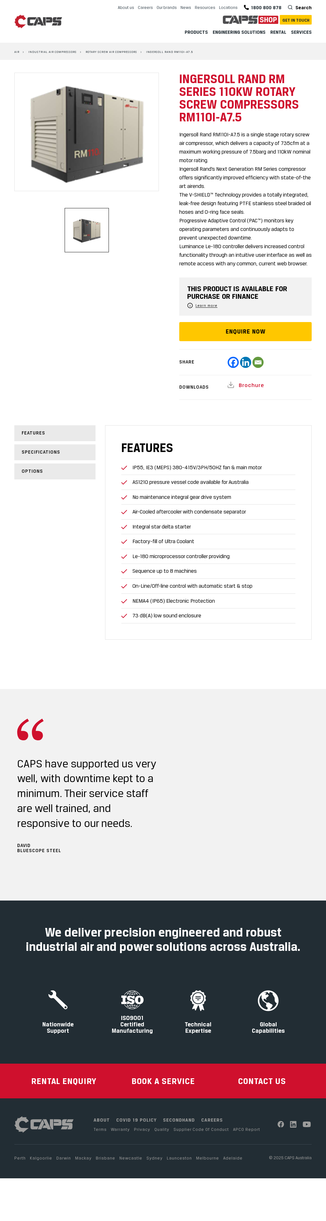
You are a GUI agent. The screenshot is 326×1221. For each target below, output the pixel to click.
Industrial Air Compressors (52, 52)
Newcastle (130, 1157)
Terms (100, 1129)
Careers (145, 7)
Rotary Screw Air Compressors (111, 52)
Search (303, 7)
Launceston (179, 1157)
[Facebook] (233, 362)
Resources (205, 7)
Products (196, 32)
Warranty (120, 1129)
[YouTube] (307, 1124)
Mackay (83, 1157)
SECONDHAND (179, 1120)
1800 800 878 (266, 7)
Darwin (63, 1157)
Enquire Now (246, 331)
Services (301, 32)
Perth (20, 1157)
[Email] (258, 362)
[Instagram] (293, 1124)
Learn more (206, 305)
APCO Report (246, 1129)
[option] (87, 132)
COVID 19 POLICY (136, 1120)
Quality (161, 1129)
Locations (228, 7)
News (186, 7)
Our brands (167, 7)
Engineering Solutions (239, 32)
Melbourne (207, 1157)
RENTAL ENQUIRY (63, 1081)
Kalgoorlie (41, 1157)
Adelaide (233, 1157)
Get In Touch (295, 20)
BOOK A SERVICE (163, 1081)
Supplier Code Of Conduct (201, 1129)
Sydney (154, 1157)
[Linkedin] (245, 362)
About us (126, 7)
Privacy (142, 1129)
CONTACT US (262, 1081)
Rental (278, 32)
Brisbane (105, 1157)
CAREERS (212, 1120)
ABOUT (102, 1120)
